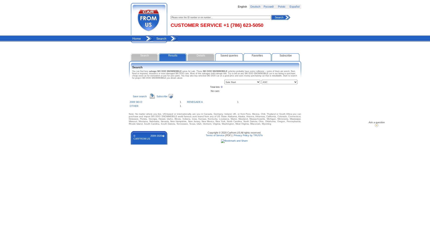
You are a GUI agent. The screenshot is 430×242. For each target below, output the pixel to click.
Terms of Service (215, 135)
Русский (269, 6)
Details (201, 55)
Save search (140, 96)
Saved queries (229, 55)
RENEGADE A (195, 102)
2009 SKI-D (136, 102)
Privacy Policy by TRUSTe (248, 135)
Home (136, 38)
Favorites (257, 55)
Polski (281, 6)
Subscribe (286, 55)
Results (172, 55)
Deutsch (255, 6)
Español (295, 6)
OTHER (134, 106)
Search (279, 17)
